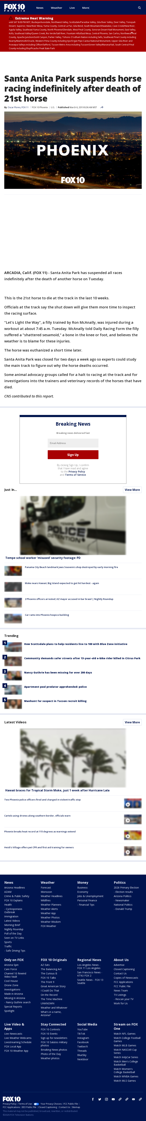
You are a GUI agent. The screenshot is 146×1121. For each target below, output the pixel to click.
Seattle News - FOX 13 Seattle (90, 981)
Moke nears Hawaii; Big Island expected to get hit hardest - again (62, 583)
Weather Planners (51, 904)
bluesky (127, 1099)
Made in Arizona (13, 993)
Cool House (11, 981)
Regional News (89, 960)
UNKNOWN (47, 1003)
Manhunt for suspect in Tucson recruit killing (55, 701)
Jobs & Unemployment (90, 896)
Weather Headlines (51, 896)
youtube (113, 1099)
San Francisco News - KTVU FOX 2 (89, 974)
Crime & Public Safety (16, 896)
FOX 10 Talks (48, 977)
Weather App (48, 913)
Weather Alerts (49, 909)
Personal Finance (87, 900)
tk (120, 1099)
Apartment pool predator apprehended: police (55, 686)
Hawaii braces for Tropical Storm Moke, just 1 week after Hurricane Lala (57, 790)
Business (82, 887)
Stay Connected (53, 1024)
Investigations (12, 989)
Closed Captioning (124, 969)
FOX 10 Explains (13, 900)
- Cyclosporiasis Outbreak (13, 910)
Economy (82, 891)
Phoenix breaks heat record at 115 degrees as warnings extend (40, 831)
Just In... (10, 489)
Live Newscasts (13, 1033)
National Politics (123, 904)
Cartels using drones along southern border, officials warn (37, 815)
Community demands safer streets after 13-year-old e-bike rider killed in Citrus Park (82, 658)
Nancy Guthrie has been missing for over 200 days (58, 672)
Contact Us (120, 973)
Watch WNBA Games (126, 1076)
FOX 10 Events (49, 1033)
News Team (121, 990)
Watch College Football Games (127, 1039)
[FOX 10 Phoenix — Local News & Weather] (16, 7)
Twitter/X (82, 1046)
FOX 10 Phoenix (40, 107)
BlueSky (81, 1055)
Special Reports (13, 1006)
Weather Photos (50, 917)
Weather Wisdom (51, 921)
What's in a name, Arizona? (51, 1013)
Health (8, 904)
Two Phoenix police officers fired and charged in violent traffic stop (42, 799)
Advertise (119, 965)
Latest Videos (15, 722)
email (133, 1099)
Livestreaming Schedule (18, 1042)
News (8, 882)
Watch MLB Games (125, 1045)
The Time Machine (51, 999)
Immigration (11, 916)
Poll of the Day (13, 933)
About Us (121, 960)
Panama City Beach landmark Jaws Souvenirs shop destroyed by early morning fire (71, 567)
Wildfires (46, 900)
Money (82, 882)
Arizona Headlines (14, 887)
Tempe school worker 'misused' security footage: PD (42, 558)
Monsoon (46, 891)
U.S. (53, 107)
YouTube (82, 1029)
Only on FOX (14, 960)
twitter (100, 1099)
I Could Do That (50, 990)
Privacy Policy (77, 471)
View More (132, 490)
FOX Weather (48, 926)
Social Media (87, 1024)
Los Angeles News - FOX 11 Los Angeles (88, 966)
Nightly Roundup (13, 929)
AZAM (7, 891)
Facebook (83, 1042)
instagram (106, 1099)
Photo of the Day (51, 1054)
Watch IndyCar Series (126, 1057)
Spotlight (9, 1010)
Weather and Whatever (54, 1007)
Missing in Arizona (14, 998)
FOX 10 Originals (54, 960)
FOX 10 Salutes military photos (54, 1043)
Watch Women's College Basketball (124, 1070)
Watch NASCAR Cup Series (125, 1051)
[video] (73, 758)
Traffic (8, 946)
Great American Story (53, 986)
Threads (82, 1050)
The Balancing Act (51, 969)
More (85, 7)
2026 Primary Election (126, 887)
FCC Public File (122, 986)
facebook (93, 1099)
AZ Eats (45, 965)
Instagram (83, 1038)
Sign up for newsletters (54, 1038)
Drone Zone (11, 985)
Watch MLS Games (125, 1080)
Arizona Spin (11, 965)
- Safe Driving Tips (14, 950)
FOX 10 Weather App (16, 1050)
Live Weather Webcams (18, 1038)
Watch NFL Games (124, 1033)
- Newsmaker (121, 900)
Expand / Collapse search (139, 8)
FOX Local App (12, 1046)
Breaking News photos (54, 1049)
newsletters (140, 1099)
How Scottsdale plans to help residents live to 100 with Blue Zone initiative (75, 644)
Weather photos (50, 1058)
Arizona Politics (122, 896)
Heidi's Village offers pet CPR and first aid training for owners (39, 847)
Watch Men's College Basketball (126, 1063)
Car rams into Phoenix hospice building (47, 614)
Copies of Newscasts (126, 977)
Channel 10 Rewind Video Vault (15, 975)
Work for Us (121, 1003)
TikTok (81, 1033)
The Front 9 (47, 982)
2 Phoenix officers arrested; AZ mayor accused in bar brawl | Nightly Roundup (69, 599)
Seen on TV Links (14, 937)
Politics (120, 882)
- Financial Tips (85, 904)
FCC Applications (123, 982)
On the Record (49, 994)
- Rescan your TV (123, 999)
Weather (48, 882)
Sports (8, 942)
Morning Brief (12, 925)
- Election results (123, 891)
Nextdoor (82, 1059)
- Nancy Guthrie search (17, 1002)
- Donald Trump (123, 909)
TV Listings (120, 994)
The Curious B (49, 973)
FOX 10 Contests (50, 1029)
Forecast (46, 887)
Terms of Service (75, 474)
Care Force (10, 969)
